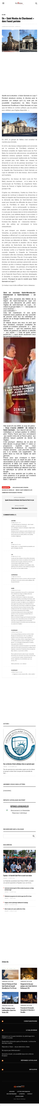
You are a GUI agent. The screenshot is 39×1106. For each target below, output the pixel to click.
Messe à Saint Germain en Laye (24, 490)
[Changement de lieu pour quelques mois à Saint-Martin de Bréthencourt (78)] (28, 974)
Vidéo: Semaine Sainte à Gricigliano (19, 508)
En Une (3, 14)
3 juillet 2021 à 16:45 (16, 672)
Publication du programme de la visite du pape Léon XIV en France (18, 896)
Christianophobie (30, 1021)
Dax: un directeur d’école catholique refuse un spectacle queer (18, 764)
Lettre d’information (23, 1091)
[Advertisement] (19, 73)
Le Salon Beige (31, 1030)
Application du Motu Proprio (20, 487)
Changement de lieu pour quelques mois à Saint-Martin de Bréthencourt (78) (28, 986)
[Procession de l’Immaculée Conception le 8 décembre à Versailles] (28, 997)
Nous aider (20, 1096)
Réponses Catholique (29, 1060)
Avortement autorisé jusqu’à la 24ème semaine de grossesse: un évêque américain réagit (19, 889)
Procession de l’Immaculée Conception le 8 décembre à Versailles (27, 1010)
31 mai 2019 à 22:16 (16, 576)
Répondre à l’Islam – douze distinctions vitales (16, 1047)
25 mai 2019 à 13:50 (16, 556)
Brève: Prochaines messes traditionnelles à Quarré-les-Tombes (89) (9, 1010)
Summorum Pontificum (8, 26)
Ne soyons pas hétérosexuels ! (11, 1050)
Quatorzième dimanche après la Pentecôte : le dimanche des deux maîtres (19, 1042)
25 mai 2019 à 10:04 (16, 544)
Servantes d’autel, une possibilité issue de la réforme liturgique (18, 1055)
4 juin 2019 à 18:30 (15, 590)
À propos (22, 1094)
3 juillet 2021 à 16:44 (16, 632)
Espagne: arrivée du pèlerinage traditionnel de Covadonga (16, 902)
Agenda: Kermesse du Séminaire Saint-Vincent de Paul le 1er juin (19, 500)
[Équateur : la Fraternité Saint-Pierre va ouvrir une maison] (19, 861)
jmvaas (5, 766)
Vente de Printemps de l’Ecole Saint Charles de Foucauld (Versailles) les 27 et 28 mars (9, 986)
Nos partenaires (11, 1094)
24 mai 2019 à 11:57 (16, 522)
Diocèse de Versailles (8, 490)
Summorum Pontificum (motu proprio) (12, 492)
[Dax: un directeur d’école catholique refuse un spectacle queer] (19, 745)
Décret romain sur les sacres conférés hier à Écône (15, 909)
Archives (11, 1091)
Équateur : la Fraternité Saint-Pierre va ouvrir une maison (17, 875)
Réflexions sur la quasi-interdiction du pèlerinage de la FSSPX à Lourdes (18, 1037)
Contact (29, 1094)
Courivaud (14, 630)
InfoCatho (33, 1069)
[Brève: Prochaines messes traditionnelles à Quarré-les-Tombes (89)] (10, 998)
